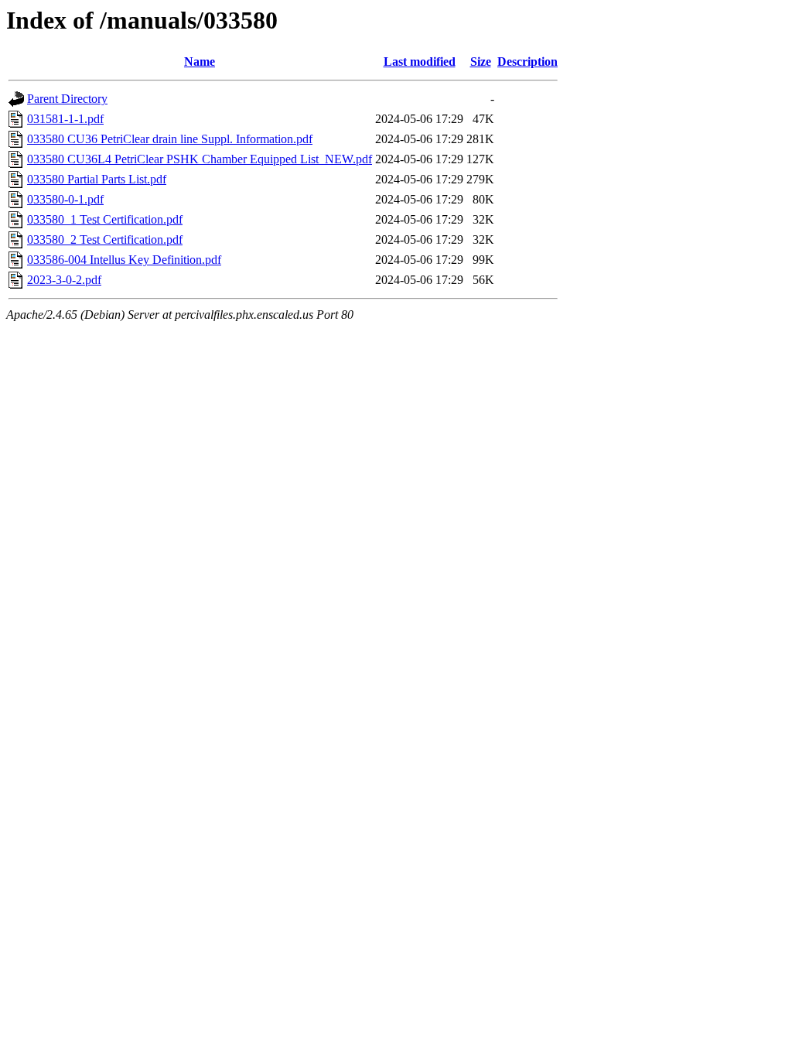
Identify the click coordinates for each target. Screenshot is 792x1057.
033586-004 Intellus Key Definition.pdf (124, 259)
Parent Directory (67, 98)
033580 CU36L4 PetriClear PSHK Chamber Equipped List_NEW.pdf (199, 159)
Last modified (420, 61)
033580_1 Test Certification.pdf (105, 219)
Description (527, 61)
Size (480, 61)
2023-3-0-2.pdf (64, 279)
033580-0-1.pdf (65, 199)
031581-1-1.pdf (65, 118)
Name (199, 61)
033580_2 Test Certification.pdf (105, 239)
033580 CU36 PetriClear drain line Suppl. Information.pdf (169, 138)
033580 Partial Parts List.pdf (96, 179)
